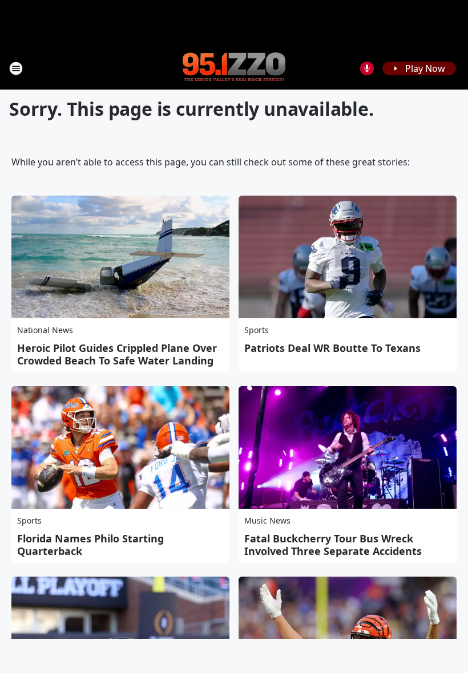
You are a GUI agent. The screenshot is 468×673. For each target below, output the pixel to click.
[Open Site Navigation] (16, 68)
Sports (256, 330)
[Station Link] (234, 67)
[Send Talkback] (367, 68)
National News (45, 330)
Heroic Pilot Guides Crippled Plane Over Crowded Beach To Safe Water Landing (117, 354)
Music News (267, 520)
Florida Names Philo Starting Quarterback (90, 544)
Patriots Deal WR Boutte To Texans (332, 348)
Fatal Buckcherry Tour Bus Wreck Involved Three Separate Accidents (333, 544)
